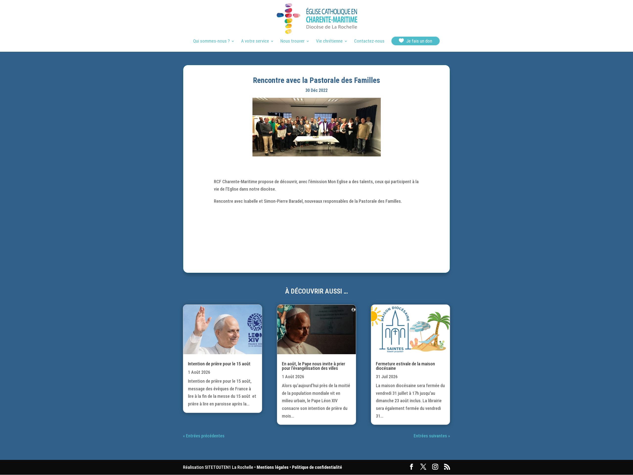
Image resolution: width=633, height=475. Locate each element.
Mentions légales (273, 467)
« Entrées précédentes (204, 435)
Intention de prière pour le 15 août (219, 363)
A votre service (255, 41)
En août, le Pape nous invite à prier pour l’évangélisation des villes (313, 366)
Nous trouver (292, 41)
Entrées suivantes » (432, 435)
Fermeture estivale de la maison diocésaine (405, 366)
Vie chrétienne (329, 41)
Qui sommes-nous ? (211, 41)
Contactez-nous (369, 41)
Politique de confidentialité (317, 467)
